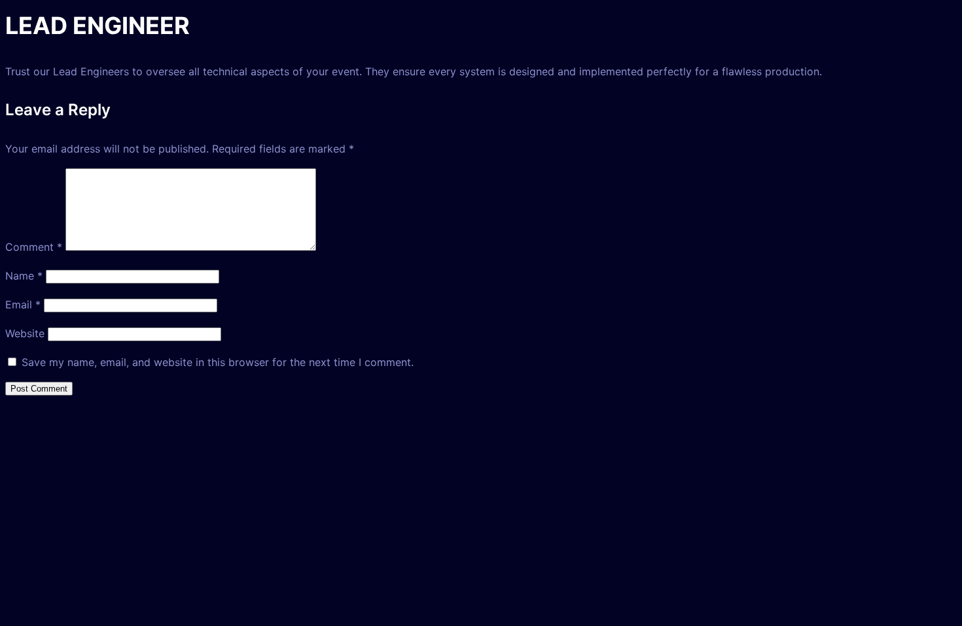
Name (24, 275)
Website (25, 333)
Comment (33, 246)
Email (23, 304)
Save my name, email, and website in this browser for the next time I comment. (218, 362)
